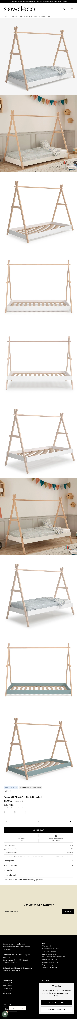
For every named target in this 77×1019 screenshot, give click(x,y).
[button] (9, 812)
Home (5, 16)
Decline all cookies (56, 1009)
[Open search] (60, 9)
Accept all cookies (56, 1002)
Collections (13, 16)
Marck (8, 791)
